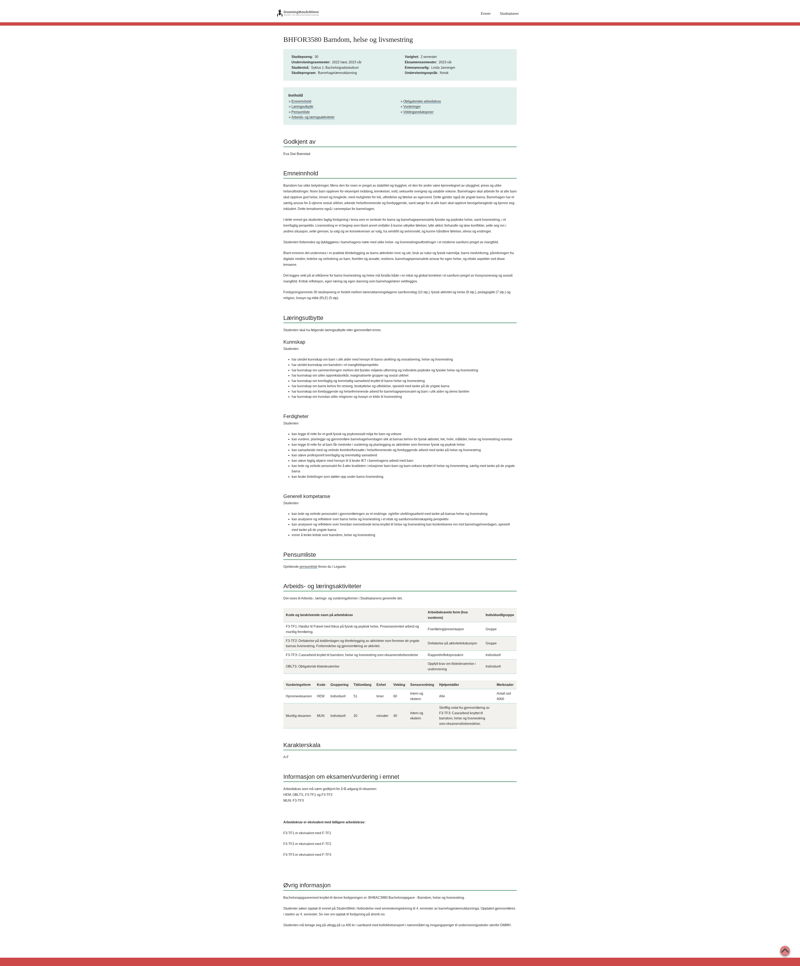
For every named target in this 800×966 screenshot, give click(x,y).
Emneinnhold (301, 101)
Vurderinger (412, 106)
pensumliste (309, 566)
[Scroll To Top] (785, 951)
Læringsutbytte (302, 106)
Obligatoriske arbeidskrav (422, 101)
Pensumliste (300, 112)
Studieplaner (509, 13)
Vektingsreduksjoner (418, 112)
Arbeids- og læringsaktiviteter (313, 117)
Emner (486, 13)
